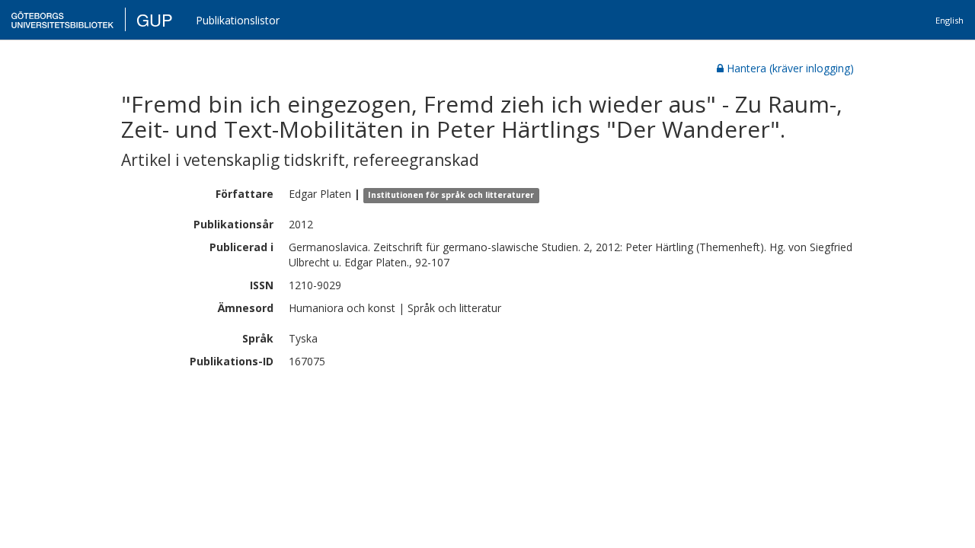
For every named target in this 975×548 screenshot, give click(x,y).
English (949, 20)
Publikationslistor (238, 20)
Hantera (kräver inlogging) (790, 68)
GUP (154, 19)
